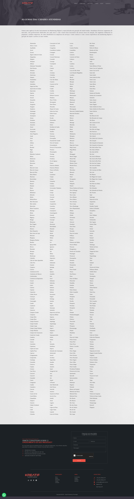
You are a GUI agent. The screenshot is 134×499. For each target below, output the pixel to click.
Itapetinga (52, 321)
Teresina (92, 274)
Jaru (51, 373)
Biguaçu (32, 217)
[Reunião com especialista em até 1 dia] (22, 451)
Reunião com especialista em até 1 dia (34, 452)
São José (92, 154)
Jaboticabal (53, 353)
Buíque (32, 253)
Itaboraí (52, 290)
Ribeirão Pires (73, 393)
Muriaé (71, 174)
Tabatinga (92, 244)
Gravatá (52, 195)
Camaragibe (33, 301)
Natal (71, 176)
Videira (91, 378)
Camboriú (32, 305)
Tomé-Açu (92, 292)
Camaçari (32, 296)
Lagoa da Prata (54, 407)
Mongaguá (72, 154)
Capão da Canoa (34, 348)
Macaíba (72, 79)
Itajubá (51, 305)
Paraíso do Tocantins (75, 251)
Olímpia (72, 213)
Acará (31, 50)
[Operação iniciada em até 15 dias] (22, 455)
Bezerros (32, 215)
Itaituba (52, 301)
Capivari (32, 353)
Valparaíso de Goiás (95, 351)
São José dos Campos (95, 163)
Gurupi (51, 222)
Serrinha (92, 217)
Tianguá (92, 278)
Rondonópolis (93, 52)
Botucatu (32, 235)
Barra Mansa (33, 174)
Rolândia (92, 45)
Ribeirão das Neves (75, 391)
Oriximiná (72, 217)
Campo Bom (33, 319)
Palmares (72, 238)
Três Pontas (93, 305)
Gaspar (51, 176)
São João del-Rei (94, 152)
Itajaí (51, 303)
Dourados (52, 106)
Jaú (51, 378)
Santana (92, 91)
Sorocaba (92, 231)
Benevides (32, 206)
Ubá (91, 321)
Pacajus (72, 229)
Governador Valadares (55, 188)
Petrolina (72, 305)
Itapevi (51, 328)
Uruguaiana (93, 339)
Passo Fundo (73, 269)
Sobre (56, 478)
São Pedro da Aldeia (95, 183)
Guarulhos (52, 217)
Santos (91, 113)
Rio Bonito (72, 398)
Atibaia (32, 143)
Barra (31, 165)
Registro (72, 384)
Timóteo (92, 285)
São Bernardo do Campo (96, 118)
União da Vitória (94, 335)
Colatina (32, 412)
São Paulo (92, 181)
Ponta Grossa (73, 339)
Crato (51, 70)
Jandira (52, 364)
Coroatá (52, 54)
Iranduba (52, 274)
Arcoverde (32, 129)
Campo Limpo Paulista (36, 328)
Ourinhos (72, 224)
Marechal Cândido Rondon (76, 111)
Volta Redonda (93, 398)
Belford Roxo (33, 199)
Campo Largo (33, 326)
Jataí (51, 375)
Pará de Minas (73, 244)
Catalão (32, 384)
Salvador (92, 63)
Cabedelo (32, 258)
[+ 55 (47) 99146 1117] (94, 477)
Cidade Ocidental (34, 405)
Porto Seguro (73, 360)
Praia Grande (73, 366)
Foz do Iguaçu (53, 161)
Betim (31, 213)
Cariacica (32, 364)
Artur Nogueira (34, 134)
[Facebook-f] (33, 480)
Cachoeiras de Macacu (35, 274)
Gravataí (52, 197)
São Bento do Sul (94, 115)
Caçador (32, 265)
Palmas (71, 240)
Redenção (72, 382)
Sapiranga (92, 197)
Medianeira (73, 134)
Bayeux (32, 190)
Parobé (71, 267)
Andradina (32, 84)
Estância (52, 122)
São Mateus (93, 174)
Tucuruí (92, 314)
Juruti (51, 400)
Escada (51, 118)
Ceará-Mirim (33, 396)
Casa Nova (33, 371)
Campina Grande (34, 312)
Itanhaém (52, 310)
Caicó (31, 285)
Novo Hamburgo (74, 206)
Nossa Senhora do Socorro (76, 188)
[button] (4, 495)
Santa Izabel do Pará (95, 77)
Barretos (32, 181)
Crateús (52, 68)
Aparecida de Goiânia (35, 88)
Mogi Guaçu (73, 147)
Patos (71, 276)
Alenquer (32, 61)
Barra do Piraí (33, 172)
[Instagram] (31, 480)
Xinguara (92, 407)
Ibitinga (52, 235)
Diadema (52, 97)
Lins (71, 61)
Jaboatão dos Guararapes (56, 351)
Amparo (32, 77)
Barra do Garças (34, 170)
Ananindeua (33, 79)
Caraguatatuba (33, 355)
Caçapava (32, 267)
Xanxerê (92, 405)
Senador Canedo (94, 206)
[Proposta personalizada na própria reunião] (22, 453)
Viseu (91, 389)
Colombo (32, 414)
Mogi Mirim (73, 149)
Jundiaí (52, 398)
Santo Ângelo (93, 104)
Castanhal (32, 378)
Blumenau (32, 222)
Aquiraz (32, 93)
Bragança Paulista (34, 240)
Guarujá (52, 215)
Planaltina (72, 332)
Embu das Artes (54, 111)
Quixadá (72, 375)
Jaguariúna (52, 360)
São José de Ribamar (95, 156)
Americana (33, 75)
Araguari (32, 106)
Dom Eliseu (53, 104)
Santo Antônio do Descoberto (97, 109)
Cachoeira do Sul (34, 271)
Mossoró (72, 172)
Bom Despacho (34, 231)
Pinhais (71, 317)
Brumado (32, 249)
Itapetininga (53, 323)
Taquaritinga (93, 256)
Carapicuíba (33, 357)
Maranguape (73, 109)
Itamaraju (52, 308)
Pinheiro (72, 319)
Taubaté (92, 262)
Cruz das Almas (54, 79)
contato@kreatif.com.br (102, 482)
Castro (31, 380)
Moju (71, 152)
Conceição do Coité (55, 43)
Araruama (32, 122)
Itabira (51, 285)
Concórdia (52, 45)
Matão (71, 127)
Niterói (71, 186)
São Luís (92, 172)
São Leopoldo (93, 167)
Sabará (91, 57)
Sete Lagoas (93, 222)
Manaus (72, 97)
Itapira (51, 332)
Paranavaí (72, 256)
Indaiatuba (52, 262)
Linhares (72, 59)
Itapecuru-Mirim (54, 314)
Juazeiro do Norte (54, 393)
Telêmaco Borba (94, 269)
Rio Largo (72, 414)
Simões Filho (93, 224)
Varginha (92, 355)
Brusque (32, 251)
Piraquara (72, 326)
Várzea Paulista (94, 360)
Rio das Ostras (73, 405)
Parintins (72, 260)
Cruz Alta (52, 77)
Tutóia (91, 319)
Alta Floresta (33, 68)
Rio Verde (92, 43)
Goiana (52, 179)
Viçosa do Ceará (94, 375)
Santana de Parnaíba (95, 93)
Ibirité (51, 233)
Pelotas (71, 294)
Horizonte (52, 224)
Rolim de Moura (94, 48)
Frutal (51, 172)
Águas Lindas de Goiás (36, 54)
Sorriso (91, 233)
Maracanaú (72, 106)
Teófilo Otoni (93, 271)
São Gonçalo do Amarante (96, 143)
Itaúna (51, 339)
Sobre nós (82, 3)
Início (75, 3)
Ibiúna (51, 238)
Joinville (52, 389)
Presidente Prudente (75, 369)
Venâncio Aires (93, 362)
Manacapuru (73, 95)
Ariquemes (33, 131)
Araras (31, 118)
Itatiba (51, 337)
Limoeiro (72, 54)
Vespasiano (92, 364)
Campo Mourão (34, 330)
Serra (91, 213)
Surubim (92, 240)
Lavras (71, 43)
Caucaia (32, 389)
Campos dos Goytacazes (36, 332)
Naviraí (72, 181)
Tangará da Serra (94, 251)
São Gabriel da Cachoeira (96, 138)
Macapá (72, 82)
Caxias (31, 391)
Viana (91, 369)
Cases (96, 3)
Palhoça (72, 235)
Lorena (71, 66)
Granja (51, 192)
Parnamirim (73, 265)
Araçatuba (32, 100)
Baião (31, 152)
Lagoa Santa (53, 409)
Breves (32, 247)
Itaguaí (51, 296)
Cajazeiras (32, 292)
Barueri (32, 183)
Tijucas (91, 280)
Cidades (76, 479)
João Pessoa (53, 387)
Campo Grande (34, 323)
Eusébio (52, 131)
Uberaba (92, 326)
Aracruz (32, 102)
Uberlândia (92, 328)
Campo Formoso (34, 321)
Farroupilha (53, 138)
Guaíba (52, 199)
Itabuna (52, 292)
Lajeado (52, 412)
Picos (71, 310)
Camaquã (32, 299)
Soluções (90, 3)
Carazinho (32, 362)
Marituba (72, 124)
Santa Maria (93, 84)
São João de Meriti (94, 149)
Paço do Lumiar (74, 233)
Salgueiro (92, 59)
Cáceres (32, 269)
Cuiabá (51, 88)
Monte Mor (73, 158)
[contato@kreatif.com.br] (94, 482)
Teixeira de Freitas (94, 267)
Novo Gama (73, 204)
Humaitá (52, 229)
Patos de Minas (74, 278)
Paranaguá (72, 253)
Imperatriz (52, 258)
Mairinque (72, 91)
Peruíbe (72, 301)
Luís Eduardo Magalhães (76, 73)
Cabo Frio (32, 262)
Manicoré (72, 102)
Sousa (91, 235)
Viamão (92, 366)
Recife (71, 380)
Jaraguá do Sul (53, 371)
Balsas (31, 156)
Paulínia (72, 285)
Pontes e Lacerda (74, 346)
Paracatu (72, 247)
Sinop (91, 226)
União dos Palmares (95, 337)
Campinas (32, 314)
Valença (92, 344)
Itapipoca (52, 330)
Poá (71, 335)
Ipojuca (52, 271)
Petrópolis (72, 308)
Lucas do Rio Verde (75, 70)
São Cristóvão (93, 127)
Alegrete (32, 59)
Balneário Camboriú (35, 154)
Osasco (71, 219)
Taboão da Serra (94, 247)
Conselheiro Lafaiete (55, 50)
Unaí (91, 332)
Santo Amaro (93, 100)
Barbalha (32, 161)
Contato (108, 3)
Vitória (91, 391)
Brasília (32, 242)
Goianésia (52, 181)
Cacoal (32, 280)
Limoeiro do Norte (74, 57)
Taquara (92, 253)
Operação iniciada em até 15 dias (33, 455)
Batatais (32, 186)
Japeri (51, 369)
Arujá (31, 136)
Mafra (71, 86)
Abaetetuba (33, 43)
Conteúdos (77, 477)
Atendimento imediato (30, 450)
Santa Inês (92, 73)
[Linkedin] (36, 480)
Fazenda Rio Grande (55, 140)
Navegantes (73, 179)
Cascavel (32, 373)
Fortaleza (52, 158)
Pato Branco (73, 274)
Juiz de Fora (53, 396)
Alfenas (32, 63)
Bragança (32, 238)
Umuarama (92, 330)
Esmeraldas (53, 120)
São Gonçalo (93, 140)
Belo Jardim (33, 204)
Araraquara (33, 115)
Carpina (32, 366)
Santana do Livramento (95, 95)
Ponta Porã (72, 342)
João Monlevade (54, 384)
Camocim (32, 310)
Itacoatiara (52, 294)
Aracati (32, 97)
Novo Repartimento (75, 208)
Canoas (32, 342)
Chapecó (32, 400)
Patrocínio (72, 280)
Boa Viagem (33, 224)
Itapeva (52, 326)
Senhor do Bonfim (94, 208)
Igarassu (52, 247)
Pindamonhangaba (74, 314)
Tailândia (92, 249)
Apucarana (32, 91)
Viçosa (91, 373)
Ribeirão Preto (73, 396)
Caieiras (32, 287)
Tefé (91, 265)
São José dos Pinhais (95, 165)
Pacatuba (72, 231)
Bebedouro (33, 192)
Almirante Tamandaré (35, 66)
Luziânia (72, 75)
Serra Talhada (93, 215)
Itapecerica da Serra (55, 312)
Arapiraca (32, 109)
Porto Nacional (73, 357)
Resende (72, 387)
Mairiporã (72, 93)
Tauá (91, 260)
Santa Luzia (93, 79)
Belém (31, 197)
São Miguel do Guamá (95, 176)
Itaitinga (52, 299)
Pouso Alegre (73, 364)
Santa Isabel (93, 75)
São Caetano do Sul (95, 122)
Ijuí (51, 251)
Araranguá (32, 113)
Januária (52, 366)
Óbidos (71, 210)
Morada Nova (73, 165)
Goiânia (52, 183)
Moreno (72, 167)
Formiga (52, 154)
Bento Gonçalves (34, 208)
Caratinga (32, 360)
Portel (71, 348)
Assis (31, 138)
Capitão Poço (33, 351)
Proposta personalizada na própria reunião (35, 453)
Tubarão (92, 312)
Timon (91, 283)
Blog (101, 3)
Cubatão (52, 86)
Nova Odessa (73, 199)
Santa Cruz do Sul (94, 70)
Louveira (72, 68)
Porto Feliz (72, 353)
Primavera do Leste (75, 371)
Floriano (52, 149)
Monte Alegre (73, 156)
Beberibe (32, 195)
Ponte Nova (73, 344)
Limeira (72, 52)
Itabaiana (52, 280)
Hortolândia (53, 226)
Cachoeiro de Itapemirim (36, 278)
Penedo (71, 299)
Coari (31, 407)
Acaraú (32, 52)
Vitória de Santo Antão (95, 396)
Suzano (91, 242)
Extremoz (52, 136)
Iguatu (51, 249)
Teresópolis (92, 276)
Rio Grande (73, 412)
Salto (91, 61)
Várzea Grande (93, 357)
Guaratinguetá (53, 213)
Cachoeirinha (33, 276)
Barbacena (32, 158)
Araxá (31, 127)
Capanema (32, 346)
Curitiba (52, 91)
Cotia (51, 66)
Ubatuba (92, 323)
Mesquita (72, 136)
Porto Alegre (73, 351)
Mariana (72, 115)
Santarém (92, 97)
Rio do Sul (72, 409)
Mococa (72, 143)
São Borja (92, 120)
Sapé (91, 195)
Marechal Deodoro (74, 113)
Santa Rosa (92, 88)
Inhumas (52, 265)
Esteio (51, 124)
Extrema (52, 134)
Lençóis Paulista (74, 48)
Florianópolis (53, 152)
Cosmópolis (53, 63)
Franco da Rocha (54, 170)
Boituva (32, 229)
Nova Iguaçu (73, 192)
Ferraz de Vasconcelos (55, 147)
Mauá (71, 129)
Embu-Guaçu (53, 113)
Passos (71, 271)
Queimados (73, 373)
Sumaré (92, 238)
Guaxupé (52, 219)
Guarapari (52, 208)
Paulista (72, 287)
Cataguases (33, 382)
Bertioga (32, 210)
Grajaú (51, 190)
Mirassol (72, 140)
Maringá (72, 122)
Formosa (52, 156)
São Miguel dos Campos (96, 179)
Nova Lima (73, 195)
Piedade (72, 312)
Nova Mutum (73, 197)
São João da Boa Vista (95, 147)
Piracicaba (72, 321)
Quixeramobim (73, 378)
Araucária (32, 124)
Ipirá (51, 269)
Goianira (52, 186)
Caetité (32, 283)
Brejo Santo (33, 244)
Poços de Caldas (74, 337)
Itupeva (52, 348)
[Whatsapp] (28, 480)
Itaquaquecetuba (54, 335)
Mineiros (72, 138)
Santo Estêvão (93, 111)
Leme (71, 45)
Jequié (51, 380)
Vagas (76, 478)
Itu (50, 342)
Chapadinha (33, 398)
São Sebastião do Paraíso (96, 190)
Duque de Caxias (54, 109)
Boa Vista (32, 226)
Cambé (32, 303)
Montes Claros (73, 163)
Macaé (71, 77)
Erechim (52, 115)
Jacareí (51, 355)
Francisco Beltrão (54, 165)
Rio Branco (73, 400)
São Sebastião (93, 188)
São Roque (92, 186)
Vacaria (91, 342)
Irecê (51, 278)
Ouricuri (72, 222)
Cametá (32, 308)
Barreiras (32, 176)
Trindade (92, 310)
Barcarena (32, 163)
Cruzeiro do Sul (54, 84)
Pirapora (72, 323)
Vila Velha (92, 382)
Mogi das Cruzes (74, 145)
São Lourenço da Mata (95, 170)
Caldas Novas (33, 294)
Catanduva (32, 387)
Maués (71, 131)
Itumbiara (52, 346)
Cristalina (52, 75)
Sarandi (92, 204)
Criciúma (52, 73)
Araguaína (32, 104)
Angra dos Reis (34, 86)
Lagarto (52, 403)
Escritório (97, 474)
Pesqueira (72, 303)
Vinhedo (92, 387)
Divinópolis (53, 102)
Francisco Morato (54, 167)
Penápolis (72, 296)
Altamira (32, 70)
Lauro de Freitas (54, 414)
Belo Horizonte (34, 201)
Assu (31, 140)
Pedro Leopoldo (74, 292)
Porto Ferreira (73, 355)
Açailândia (32, 48)
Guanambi (52, 201)
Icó (51, 242)
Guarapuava (53, 210)
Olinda (71, 215)
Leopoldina (73, 50)
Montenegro (73, 161)
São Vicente (93, 192)
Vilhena (92, 384)
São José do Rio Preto (95, 161)
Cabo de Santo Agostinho (36, 260)
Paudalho (72, 283)
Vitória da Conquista (95, 393)
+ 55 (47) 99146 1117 (101, 477)
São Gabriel (93, 136)
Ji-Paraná (52, 382)
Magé (71, 88)
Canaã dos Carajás (34, 335)
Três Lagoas (93, 303)
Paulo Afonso (73, 290)
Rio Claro (72, 403)
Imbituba (52, 256)
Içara (51, 240)
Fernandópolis (53, 145)
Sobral (91, 229)
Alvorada (32, 73)
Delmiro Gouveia (54, 95)
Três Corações (93, 301)
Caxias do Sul (33, 393)
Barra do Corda (34, 167)
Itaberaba (52, 283)
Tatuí (91, 258)
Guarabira (52, 206)
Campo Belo (33, 317)
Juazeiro (52, 391)
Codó (31, 409)
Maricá (71, 118)
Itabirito (52, 287)
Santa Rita (92, 86)
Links (75, 474)
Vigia (91, 380)
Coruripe (52, 61)
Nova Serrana (73, 201)
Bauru (31, 188)
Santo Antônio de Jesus (95, 106)
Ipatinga (52, 267)
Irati (51, 276)
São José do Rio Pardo (95, 158)
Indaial (51, 260)
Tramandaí (92, 296)
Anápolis (32, 82)
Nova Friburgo (73, 190)
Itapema (52, 317)
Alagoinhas (33, 57)
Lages (51, 405)
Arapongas (32, 111)
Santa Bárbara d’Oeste (95, 66)
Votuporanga (93, 403)
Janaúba (52, 362)
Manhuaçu (72, 100)
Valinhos (92, 348)
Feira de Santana (54, 143)
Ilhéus (51, 253)
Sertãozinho (93, 219)
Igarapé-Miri (53, 244)
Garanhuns (52, 174)
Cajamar (32, 290)
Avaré (31, 145)
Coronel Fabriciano (55, 57)
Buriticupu (32, 256)
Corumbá (52, 59)
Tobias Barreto (93, 287)
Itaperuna (52, 319)
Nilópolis (72, 183)
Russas (91, 54)
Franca (51, 163)
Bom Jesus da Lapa (35, 233)
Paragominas (73, 249)
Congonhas (53, 48)
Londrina (72, 63)
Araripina (32, 120)
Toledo (91, 290)
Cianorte (32, 403)
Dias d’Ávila (53, 100)
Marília (71, 120)
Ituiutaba (52, 344)
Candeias (32, 337)
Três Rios (92, 308)
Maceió (72, 84)
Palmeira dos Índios (75, 242)
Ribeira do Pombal (74, 389)
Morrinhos (72, 170)
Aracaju (32, 95)
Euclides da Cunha (54, 127)
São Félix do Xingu (95, 129)
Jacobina (52, 357)
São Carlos (92, 124)
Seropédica (92, 210)
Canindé (32, 339)
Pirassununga (73, 328)
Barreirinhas (33, 179)
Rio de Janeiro (73, 407)
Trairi (91, 294)
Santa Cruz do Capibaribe (96, 68)
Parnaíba (72, 262)
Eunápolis (52, 129)
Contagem (52, 52)
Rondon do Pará (94, 50)
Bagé (31, 149)
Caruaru (32, 369)
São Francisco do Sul (95, 134)
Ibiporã (52, 231)
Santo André (93, 102)
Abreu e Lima (33, 45)
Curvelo (52, 93)
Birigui (32, 219)
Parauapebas (73, 258)
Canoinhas (32, 344)
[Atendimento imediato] (22, 450)
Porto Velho (73, 362)
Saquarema (92, 201)
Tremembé (92, 299)
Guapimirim (53, 204)
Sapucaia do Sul (94, 199)
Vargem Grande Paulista (96, 353)
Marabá (72, 104)
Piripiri (71, 330)
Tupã (91, 317)
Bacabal (32, 147)
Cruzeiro (52, 82)
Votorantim (92, 400)
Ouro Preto (72, 226)
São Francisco (93, 131)
